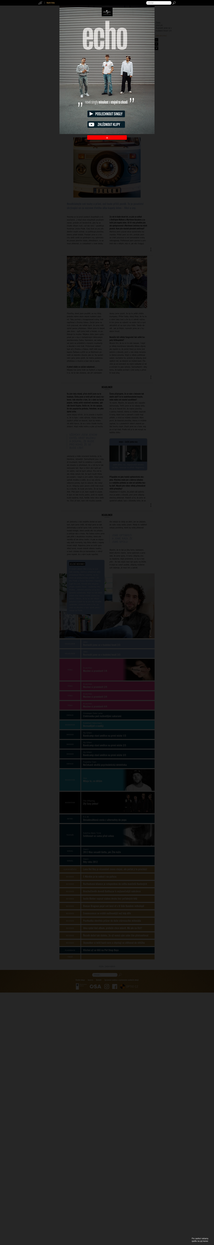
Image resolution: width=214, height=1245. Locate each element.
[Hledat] (173, 3)
